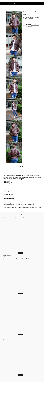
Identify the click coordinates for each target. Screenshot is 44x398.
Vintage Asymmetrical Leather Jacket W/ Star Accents (8, 296)
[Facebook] (20, 396)
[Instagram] (22, 396)
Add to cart (35, 24)
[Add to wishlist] (25, 254)
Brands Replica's (28, 385)
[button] (17, 254)
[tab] (21, 166)
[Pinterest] (23, 396)
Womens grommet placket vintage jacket (7, 255)
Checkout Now (28, 24)
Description (21, 166)
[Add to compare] (27, 254)
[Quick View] (23, 254)
